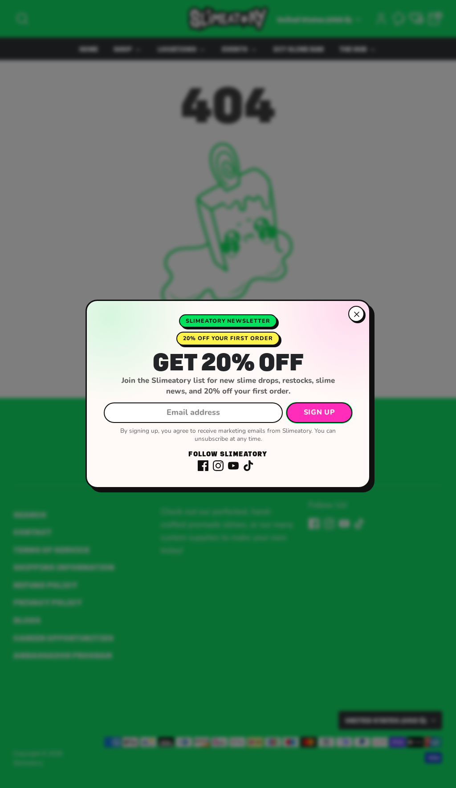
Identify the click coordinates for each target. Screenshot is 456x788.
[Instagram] (218, 465)
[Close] (356, 314)
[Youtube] (233, 465)
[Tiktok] (248, 465)
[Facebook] (203, 465)
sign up (319, 412)
